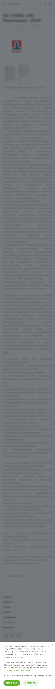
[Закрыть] (52, 644)
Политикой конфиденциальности (18, 670)
